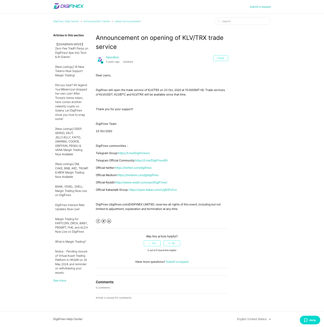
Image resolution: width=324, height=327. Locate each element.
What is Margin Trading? (70, 241)
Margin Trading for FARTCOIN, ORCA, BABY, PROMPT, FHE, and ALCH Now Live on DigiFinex (71, 225)
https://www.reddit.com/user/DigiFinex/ (141, 182)
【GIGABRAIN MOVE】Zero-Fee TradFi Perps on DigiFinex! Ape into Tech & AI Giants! (71, 50)
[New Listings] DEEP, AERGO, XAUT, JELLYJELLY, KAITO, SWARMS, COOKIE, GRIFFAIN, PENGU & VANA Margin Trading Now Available (68, 141)
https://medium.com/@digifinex (138, 175)
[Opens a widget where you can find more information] (310, 320)
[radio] (152, 243)
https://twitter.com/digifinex (133, 168)
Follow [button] (220, 58)
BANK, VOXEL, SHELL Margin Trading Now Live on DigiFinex (71, 191)
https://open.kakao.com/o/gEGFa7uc (153, 190)
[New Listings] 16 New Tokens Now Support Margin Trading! (69, 71)
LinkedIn (109, 221)
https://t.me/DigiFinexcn (134, 153)
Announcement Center (96, 21)
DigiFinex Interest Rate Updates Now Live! (70, 207)
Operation (112, 57)
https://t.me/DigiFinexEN (151, 160)
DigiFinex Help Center (66, 21)
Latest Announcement (128, 21)
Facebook (98, 221)
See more (59, 280)
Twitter (103, 221)
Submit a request (260, 6)
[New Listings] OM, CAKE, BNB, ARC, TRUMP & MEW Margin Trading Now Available (71, 170)
